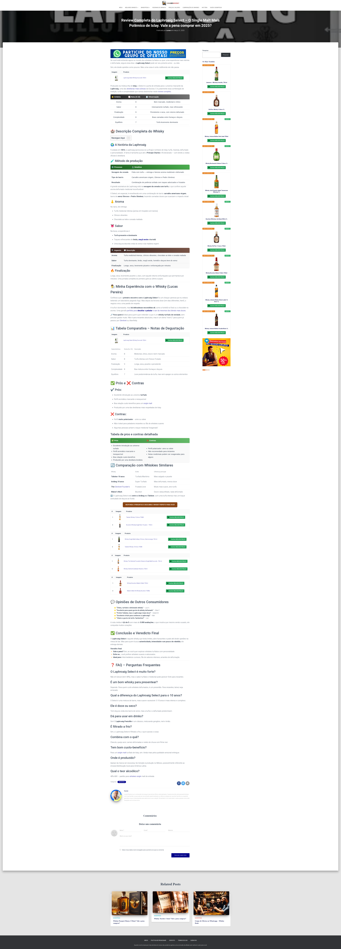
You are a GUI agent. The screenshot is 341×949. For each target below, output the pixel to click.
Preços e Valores (174, 7)
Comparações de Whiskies (191, 7)
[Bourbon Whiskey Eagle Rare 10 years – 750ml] (120, 525)
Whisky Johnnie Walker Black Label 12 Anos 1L (216, 300)
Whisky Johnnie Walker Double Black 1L (216, 328)
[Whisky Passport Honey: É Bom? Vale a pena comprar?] (129, 903)
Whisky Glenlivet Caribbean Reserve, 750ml (135, 569)
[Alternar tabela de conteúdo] (128, 137)
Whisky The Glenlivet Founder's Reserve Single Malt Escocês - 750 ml (143, 561)
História (204, 7)
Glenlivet (123, 320)
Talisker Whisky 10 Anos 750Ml (135, 517)
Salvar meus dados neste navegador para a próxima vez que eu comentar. (143, 850)
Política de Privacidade (158, 940)
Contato (172, 940)
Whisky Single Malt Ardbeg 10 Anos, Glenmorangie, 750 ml (141, 539)
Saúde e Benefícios (216, 7)
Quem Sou (193, 940)
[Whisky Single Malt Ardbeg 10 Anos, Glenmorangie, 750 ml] (119, 539)
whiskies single (135, 776)
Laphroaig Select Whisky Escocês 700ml (134, 78)
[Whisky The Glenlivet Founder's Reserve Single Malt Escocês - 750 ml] (118, 561)
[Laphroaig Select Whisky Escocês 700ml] (116, 78)
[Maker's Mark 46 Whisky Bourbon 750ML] (120, 591)
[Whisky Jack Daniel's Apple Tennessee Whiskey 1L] (216, 182)
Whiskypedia (145, 7)
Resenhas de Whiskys (159, 7)
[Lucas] (115, 795)
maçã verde (143, 239)
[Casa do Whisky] (170, 3)
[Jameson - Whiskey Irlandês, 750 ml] (216, 74)
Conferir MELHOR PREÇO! (175, 78)
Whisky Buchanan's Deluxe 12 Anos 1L (217, 163)
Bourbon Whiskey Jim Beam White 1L (216, 219)
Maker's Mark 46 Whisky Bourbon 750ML (138, 591)
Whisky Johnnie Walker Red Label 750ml (216, 136)
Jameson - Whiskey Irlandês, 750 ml (216, 82)
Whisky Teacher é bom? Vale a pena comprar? (170, 919)
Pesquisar (205, 50)
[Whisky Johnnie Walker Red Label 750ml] (216, 128)
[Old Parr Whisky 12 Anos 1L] (216, 101)
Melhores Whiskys (131, 7)
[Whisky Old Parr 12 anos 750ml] (216, 237)
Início (120, 7)
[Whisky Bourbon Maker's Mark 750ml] (120, 583)
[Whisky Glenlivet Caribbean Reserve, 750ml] (118, 569)
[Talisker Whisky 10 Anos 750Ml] (120, 517)
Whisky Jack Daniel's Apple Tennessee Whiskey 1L (216, 191)
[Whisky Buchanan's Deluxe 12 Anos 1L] (216, 155)
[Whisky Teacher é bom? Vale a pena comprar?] (170, 902)
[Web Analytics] (206, 370)
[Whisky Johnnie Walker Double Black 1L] (216, 320)
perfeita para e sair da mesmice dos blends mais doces (156, 311)
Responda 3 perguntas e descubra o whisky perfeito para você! (150, 505)
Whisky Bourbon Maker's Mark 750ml (137, 583)
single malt (148, 403)
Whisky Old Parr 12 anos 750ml (217, 246)
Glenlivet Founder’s (122, 487)
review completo (164, 91)
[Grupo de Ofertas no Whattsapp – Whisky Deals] (211, 903)
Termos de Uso (183, 940)
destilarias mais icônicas (136, 89)
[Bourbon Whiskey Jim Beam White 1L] (216, 210)
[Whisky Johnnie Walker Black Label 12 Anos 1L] (216, 291)
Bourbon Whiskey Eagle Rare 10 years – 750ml (139, 525)
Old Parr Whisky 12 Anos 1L (216, 109)
